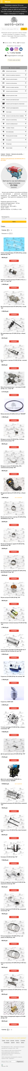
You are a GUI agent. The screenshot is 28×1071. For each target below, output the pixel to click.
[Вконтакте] (21, 50)
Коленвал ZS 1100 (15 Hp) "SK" (9, 857)
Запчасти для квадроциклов (12, 107)
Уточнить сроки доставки (14, 60)
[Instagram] (16, 50)
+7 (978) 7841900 (15, 53)
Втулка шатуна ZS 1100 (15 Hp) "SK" (10, 597)
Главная (3, 154)
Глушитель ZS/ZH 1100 (7, 701)
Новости (17, 1042)
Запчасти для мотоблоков (12, 91)
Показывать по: (5, 233)
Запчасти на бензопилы (11, 83)
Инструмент (9, 139)
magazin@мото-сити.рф (15, 55)
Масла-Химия (9, 148)
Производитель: (6, 216)
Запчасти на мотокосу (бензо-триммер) (15, 115)
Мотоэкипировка (10, 131)
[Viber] (12, 50)
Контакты (17, 1040)
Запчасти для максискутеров (12, 99)
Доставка (12, 1040)
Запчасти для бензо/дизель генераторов (15, 103)
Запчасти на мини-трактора (12, 87)
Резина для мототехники (11, 135)
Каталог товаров (15, 68)
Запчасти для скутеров (11, 71)
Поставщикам (6, 1042)
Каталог (8, 154)
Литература (9, 144)
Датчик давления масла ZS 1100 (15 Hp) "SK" (13, 753)
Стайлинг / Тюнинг (10, 127)
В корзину (14, 260)
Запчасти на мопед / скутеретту (13, 75)
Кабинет (22, 1042)
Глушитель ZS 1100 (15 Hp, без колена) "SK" (13, 676)
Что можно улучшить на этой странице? (14, 1038)
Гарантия (13, 1042)
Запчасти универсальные (12, 123)
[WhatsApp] (7, 50)
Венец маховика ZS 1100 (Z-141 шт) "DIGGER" (13, 413)
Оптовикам (23, 1040)
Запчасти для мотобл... (17, 154)
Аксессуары (8, 112)
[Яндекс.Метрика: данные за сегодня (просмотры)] (5, 1065)
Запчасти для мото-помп (11, 95)
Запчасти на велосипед (11, 119)
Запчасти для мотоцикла (11, 79)
